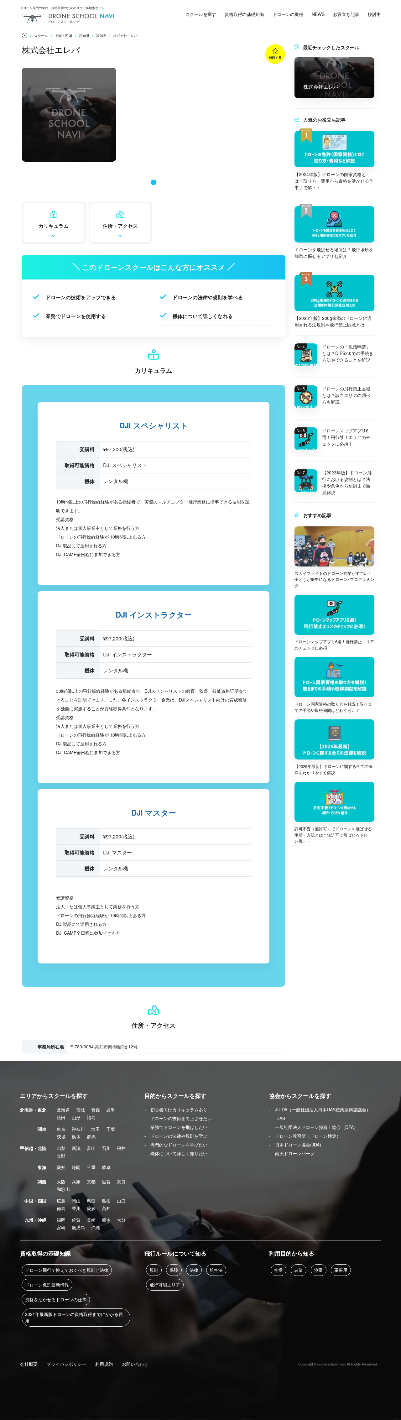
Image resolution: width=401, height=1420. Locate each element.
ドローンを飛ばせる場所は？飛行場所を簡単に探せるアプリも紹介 (333, 252)
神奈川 (78, 1129)
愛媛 (91, 1208)
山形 (76, 1117)
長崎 (91, 1220)
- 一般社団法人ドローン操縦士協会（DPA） (313, 1127)
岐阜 (106, 1167)
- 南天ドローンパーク (292, 1153)
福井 (121, 1148)
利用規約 (104, 1364)
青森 (95, 1110)
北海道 (63, 1110)
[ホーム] (24, 35)
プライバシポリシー (66, 1364)
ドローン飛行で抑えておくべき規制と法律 (66, 1270)
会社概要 (29, 1364)
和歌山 (63, 1189)
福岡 (61, 1220)
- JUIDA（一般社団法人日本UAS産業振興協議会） (320, 1109)
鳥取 (91, 1201)
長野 (61, 1155)
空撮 (278, 1270)
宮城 (80, 1110)
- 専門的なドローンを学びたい (175, 1144)
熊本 (106, 1220)
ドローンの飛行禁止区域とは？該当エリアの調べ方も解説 (346, 395)
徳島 (61, 1208)
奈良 (121, 1181)
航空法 (216, 1270)
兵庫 (76, 1181)
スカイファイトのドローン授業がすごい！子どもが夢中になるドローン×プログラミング (334, 579)
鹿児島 (78, 1227)
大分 (121, 1220)
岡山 (76, 1201)
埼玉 (95, 1129)
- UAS (277, 1118)
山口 (121, 1201)
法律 (194, 1270)
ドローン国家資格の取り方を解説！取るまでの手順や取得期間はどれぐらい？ (333, 707)
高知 (106, 1208)
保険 (173, 1270)
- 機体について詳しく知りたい (175, 1153)
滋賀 (106, 1181)
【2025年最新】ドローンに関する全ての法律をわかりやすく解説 (333, 769)
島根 (106, 1201)
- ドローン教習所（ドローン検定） (305, 1136)
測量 (318, 1270)
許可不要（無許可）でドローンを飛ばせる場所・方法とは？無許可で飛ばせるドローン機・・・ (333, 835)
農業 (298, 1270)
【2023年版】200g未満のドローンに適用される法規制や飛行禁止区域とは (333, 321)
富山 (91, 1148)
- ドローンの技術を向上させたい (178, 1118)
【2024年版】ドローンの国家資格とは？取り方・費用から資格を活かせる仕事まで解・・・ (333, 181)
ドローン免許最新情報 (47, 1285)
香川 (76, 1208)
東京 (61, 1129)
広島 (61, 1201)
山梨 (61, 1148)
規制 (153, 1270)
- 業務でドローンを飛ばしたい (175, 1127)
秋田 (61, 1117)
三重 (91, 1167)
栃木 (76, 1136)
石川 (106, 1148)
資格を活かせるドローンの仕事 (55, 1299)
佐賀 (76, 1220)
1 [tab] (153, 182)
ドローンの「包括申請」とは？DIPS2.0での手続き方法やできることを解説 (347, 353)
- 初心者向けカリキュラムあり (175, 1109)
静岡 (76, 1167)
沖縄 (95, 1227)
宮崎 (61, 1227)
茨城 (61, 1136)
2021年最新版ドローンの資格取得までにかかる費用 (74, 1317)
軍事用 (340, 1270)
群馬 (91, 1136)
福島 (91, 1117)
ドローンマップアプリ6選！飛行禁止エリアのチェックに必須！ (346, 437)
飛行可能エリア (164, 1285)
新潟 (76, 1148)
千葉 (110, 1129)
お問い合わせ (135, 1364)
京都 (91, 1181)
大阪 (61, 1181)
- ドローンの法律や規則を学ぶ (175, 1136)
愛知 (61, 1167)
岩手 (110, 1110)
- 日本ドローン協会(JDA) (295, 1144)
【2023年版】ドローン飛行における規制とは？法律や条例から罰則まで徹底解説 (347, 482)
